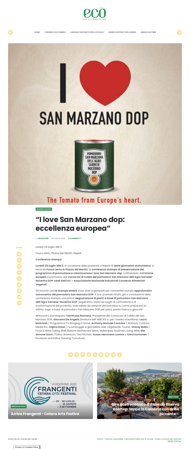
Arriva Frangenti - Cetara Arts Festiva (45, 413)
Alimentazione (43, 209)
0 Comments (74, 238)
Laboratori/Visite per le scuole (87, 32)
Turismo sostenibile (55, 32)
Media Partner (148, 32)
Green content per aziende (122, 32)
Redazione (43, 238)
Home (37, 32)
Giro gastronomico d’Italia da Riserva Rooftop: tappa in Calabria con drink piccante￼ (145, 409)
